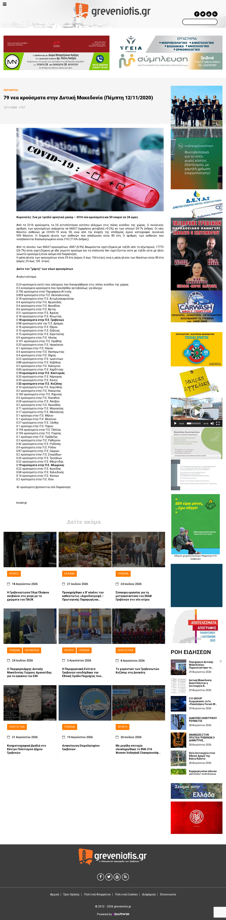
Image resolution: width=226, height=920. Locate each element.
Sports (14, 573)
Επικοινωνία (168, 894)
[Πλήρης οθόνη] (218, 423)
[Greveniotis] (113, 10)
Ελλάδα (69, 573)
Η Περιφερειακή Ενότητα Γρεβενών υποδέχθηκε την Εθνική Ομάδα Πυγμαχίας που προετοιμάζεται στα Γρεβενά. (82, 672)
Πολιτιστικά (125, 650)
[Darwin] (121, 914)
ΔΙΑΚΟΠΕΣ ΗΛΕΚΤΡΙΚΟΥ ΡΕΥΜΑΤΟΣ (203, 719)
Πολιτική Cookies (126, 894)
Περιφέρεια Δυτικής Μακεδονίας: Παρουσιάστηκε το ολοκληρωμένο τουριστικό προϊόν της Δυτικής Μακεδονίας (202, 665)
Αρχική (54, 894)
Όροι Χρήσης (71, 894)
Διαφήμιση (149, 894)
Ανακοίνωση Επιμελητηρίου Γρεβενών (81, 747)
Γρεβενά (123, 573)
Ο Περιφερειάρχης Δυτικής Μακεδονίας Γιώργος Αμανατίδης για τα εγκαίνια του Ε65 (29, 672)
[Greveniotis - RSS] (215, 14)
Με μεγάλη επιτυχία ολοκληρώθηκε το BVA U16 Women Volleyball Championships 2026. (138, 749)
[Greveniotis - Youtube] (209, 14)
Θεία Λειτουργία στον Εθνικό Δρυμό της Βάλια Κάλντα (202, 756)
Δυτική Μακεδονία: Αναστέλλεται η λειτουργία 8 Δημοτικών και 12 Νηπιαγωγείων (200, 683)
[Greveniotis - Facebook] (197, 14)
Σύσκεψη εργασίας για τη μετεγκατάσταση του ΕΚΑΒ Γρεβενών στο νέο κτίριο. (134, 596)
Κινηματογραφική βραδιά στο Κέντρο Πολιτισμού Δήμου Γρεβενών (26, 749)
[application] (196, 412)
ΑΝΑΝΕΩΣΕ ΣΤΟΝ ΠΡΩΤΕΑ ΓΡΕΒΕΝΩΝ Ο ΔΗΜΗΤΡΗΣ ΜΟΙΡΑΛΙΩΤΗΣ (202, 737)
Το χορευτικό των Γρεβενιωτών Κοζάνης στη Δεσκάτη (137, 670)
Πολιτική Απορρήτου (97, 894)
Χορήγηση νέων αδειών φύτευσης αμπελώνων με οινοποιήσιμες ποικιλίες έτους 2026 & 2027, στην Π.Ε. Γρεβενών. (203, 774)
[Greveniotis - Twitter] (203, 14)
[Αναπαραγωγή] (175, 423)
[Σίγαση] (212, 423)
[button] (197, 412)
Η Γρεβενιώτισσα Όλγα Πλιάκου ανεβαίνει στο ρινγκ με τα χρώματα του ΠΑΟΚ (28, 596)
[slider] (194, 423)
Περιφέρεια (32, 650)
